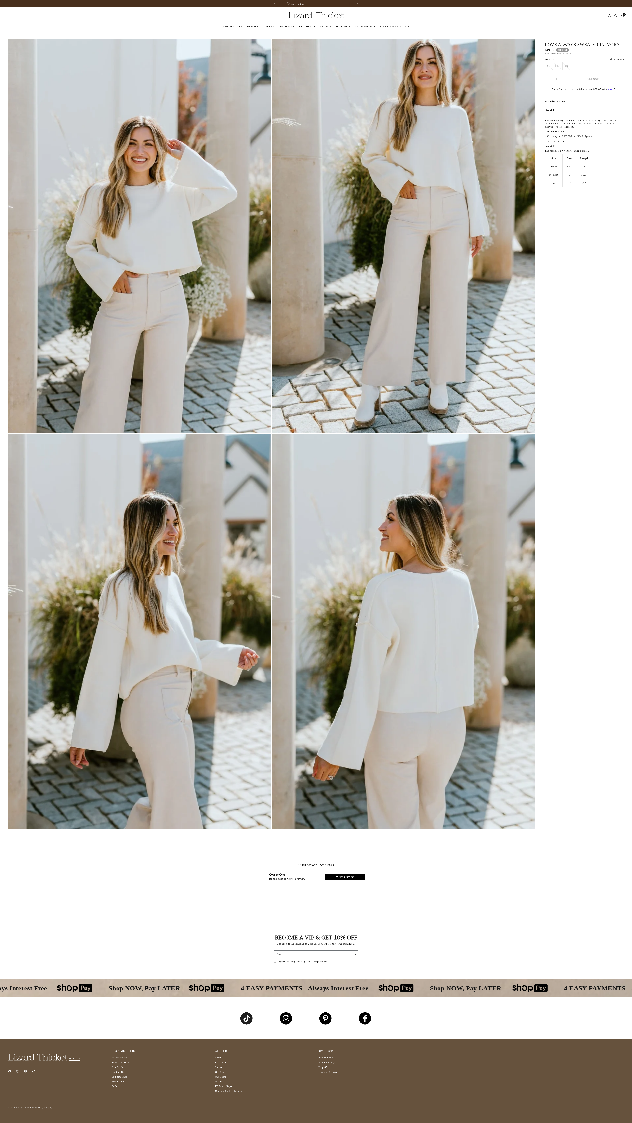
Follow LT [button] (74, 1058)
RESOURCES (326, 1051)
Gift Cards (117, 1067)
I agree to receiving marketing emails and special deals (302, 961)
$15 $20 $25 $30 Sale (393, 26)
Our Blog (220, 1081)
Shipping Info (119, 1076)
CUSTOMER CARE (123, 1051)
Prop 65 (322, 1067)
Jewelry (342, 26)
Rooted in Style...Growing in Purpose (281, 4)
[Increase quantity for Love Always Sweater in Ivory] (556, 79)
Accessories (364, 26)
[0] (621, 16)
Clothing (306, 26)
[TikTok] (36, 1071)
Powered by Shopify (42, 1107)
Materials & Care (555, 101)
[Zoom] (264, 45)
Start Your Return (121, 1062)
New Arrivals (232, 26)
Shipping (549, 53)
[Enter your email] (354, 954)
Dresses (252, 26)
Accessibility (325, 1057)
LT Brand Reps (223, 1086)
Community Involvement (229, 1091)
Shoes (324, 26)
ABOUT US (222, 1051)
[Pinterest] (27, 1071)
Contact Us (118, 1072)
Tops (269, 26)
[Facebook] (11, 1071)
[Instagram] (20, 1071)
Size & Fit (550, 110)
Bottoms (285, 26)
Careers (219, 1057)
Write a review (345, 876)
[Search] (616, 16)
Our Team (220, 1076)
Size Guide (118, 1081)
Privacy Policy (326, 1062)
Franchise (220, 1062)
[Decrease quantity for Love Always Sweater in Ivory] (547, 79)
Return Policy (119, 1057)
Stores (218, 1067)
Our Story (220, 1072)
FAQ (114, 1086)
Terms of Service (328, 1072)
